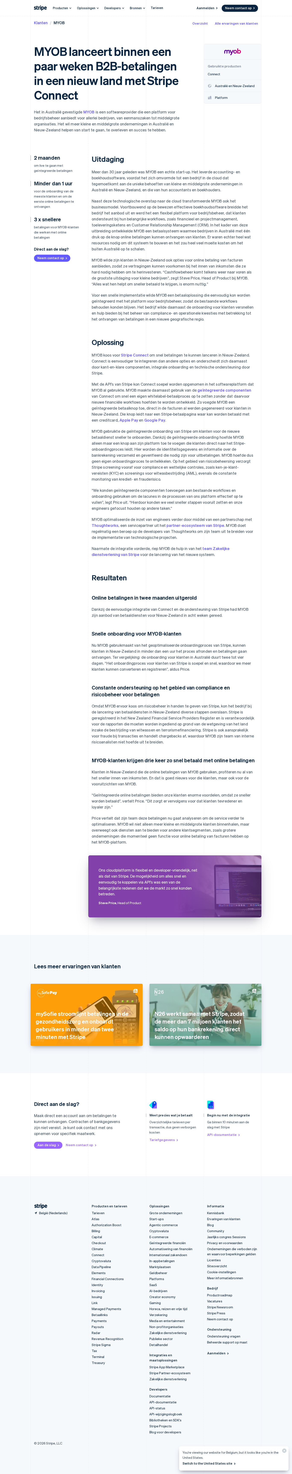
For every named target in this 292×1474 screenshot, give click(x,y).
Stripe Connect (135, 354)
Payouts (98, 1327)
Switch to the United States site (207, 1463)
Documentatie (160, 1396)
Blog (210, 1225)
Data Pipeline (101, 1267)
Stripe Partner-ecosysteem (169, 1373)
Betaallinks (100, 1315)
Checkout (99, 1243)
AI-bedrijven (158, 1291)
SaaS (153, 1285)
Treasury (98, 1363)
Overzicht (200, 23)
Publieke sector (161, 1339)
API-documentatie (222, 1134)
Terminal (98, 1357)
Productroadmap (219, 1295)
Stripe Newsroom (220, 1307)
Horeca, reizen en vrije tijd (168, 1309)
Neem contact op (238, 8)
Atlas (95, 1219)
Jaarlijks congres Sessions (226, 1237)
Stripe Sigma (101, 1345)
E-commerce (158, 1237)
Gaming (155, 1303)
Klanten (41, 22)
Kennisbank (215, 1213)
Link (95, 1303)
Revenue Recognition (107, 1339)
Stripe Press (216, 1313)
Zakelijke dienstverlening (168, 1333)
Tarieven (157, 8)
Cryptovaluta (101, 1261)
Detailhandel (158, 1345)
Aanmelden (205, 8)
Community (215, 1231)
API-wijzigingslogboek (165, 1414)
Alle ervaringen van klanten (236, 23)
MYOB (89, 111)
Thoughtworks (105, 525)
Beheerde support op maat (227, 1342)
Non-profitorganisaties (166, 1327)
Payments (99, 1321)
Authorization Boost (106, 1225)
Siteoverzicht (217, 1266)
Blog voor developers (165, 1432)
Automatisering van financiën (171, 1249)
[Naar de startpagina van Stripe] (39, 1206)
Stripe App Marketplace (166, 1367)
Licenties (214, 1260)
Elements (99, 1273)
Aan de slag (46, 1145)
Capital (97, 1237)
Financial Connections (108, 1279)
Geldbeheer (158, 1273)
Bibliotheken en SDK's (165, 1420)
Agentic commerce (163, 1225)
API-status (157, 1408)
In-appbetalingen (162, 1261)
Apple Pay (128, 420)
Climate (97, 1249)
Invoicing (98, 1291)
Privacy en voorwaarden (224, 1243)
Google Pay (154, 420)
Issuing (97, 1297)
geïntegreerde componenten (224, 390)
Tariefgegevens (162, 1140)
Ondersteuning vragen (223, 1336)
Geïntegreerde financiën (167, 1243)
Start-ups (156, 1219)
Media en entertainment (167, 1321)
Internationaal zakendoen (168, 1255)
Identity (97, 1285)
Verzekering (158, 1315)
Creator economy (162, 1297)
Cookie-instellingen (221, 1272)
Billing (96, 1231)
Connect (98, 1255)
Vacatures (214, 1301)
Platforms (156, 1279)
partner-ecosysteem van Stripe (195, 525)
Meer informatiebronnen (225, 1278)
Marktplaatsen (160, 1267)
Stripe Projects (160, 1426)
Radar (96, 1333)
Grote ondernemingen (165, 1213)
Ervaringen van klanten (223, 1219)
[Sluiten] (284, 1451)
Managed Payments (106, 1309)
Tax (94, 1351)
